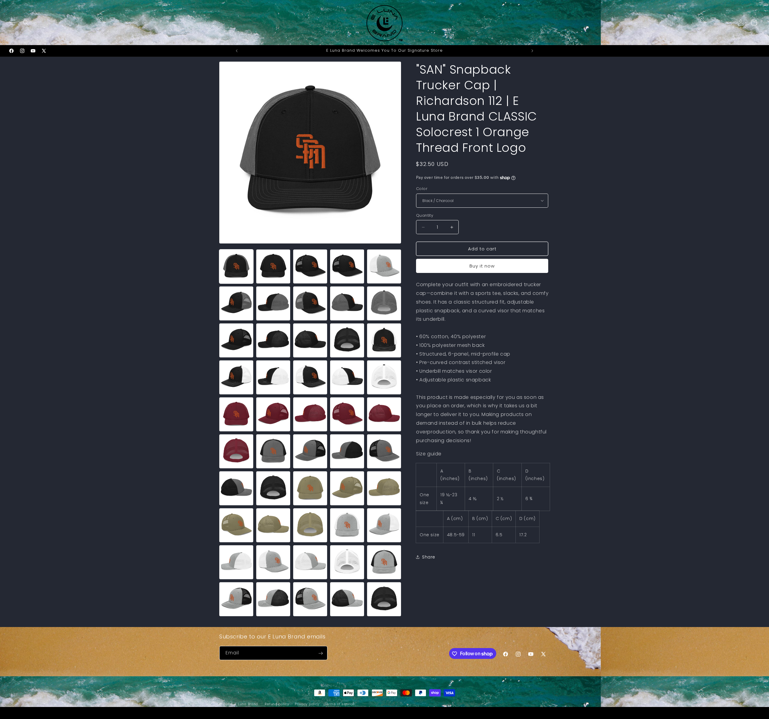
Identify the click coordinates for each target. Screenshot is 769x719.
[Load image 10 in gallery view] (384, 303)
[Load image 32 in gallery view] (273, 488)
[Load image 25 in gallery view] (384, 414)
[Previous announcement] (236, 51)
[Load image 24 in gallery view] (347, 414)
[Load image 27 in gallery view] (273, 451)
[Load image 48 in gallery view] (310, 599)
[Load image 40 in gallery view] (384, 525)
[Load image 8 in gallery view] (310, 303)
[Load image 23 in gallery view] (310, 414)
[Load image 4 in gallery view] (347, 266)
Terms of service (339, 703)
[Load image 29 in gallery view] (347, 451)
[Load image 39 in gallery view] (347, 525)
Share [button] (428, 557)
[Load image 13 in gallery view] (310, 340)
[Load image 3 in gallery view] (310, 266)
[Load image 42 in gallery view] (273, 562)
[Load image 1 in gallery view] (236, 266)
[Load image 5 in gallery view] (384, 266)
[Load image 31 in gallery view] (236, 488)
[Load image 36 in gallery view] (236, 525)
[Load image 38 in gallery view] (310, 525)
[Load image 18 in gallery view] (310, 377)
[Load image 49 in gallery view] (347, 599)
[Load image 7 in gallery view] (273, 303)
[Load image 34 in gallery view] (347, 488)
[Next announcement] (532, 51)
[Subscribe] (320, 653)
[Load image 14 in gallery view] (347, 340)
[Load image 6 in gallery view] (236, 303)
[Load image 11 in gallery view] (236, 340)
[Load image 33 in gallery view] (310, 488)
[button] (12, 22)
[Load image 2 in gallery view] (273, 266)
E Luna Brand (246, 704)
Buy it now (482, 266)
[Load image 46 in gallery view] (236, 599)
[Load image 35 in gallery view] (384, 488)
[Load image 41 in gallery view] (236, 562)
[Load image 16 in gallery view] (236, 377)
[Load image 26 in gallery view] (236, 451)
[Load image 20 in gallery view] (384, 377)
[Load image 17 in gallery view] (273, 377)
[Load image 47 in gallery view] (273, 599)
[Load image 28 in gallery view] (310, 451)
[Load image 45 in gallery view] (384, 562)
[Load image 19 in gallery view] (347, 377)
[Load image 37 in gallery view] (273, 525)
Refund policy (277, 703)
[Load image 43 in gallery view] (310, 562)
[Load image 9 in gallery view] (347, 303)
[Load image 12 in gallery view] (273, 340)
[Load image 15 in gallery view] (384, 340)
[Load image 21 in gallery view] (236, 414)
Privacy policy (307, 703)
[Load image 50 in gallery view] (384, 599)
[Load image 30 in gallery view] (384, 451)
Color (421, 188)
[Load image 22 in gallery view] (273, 414)
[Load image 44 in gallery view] (347, 562)
